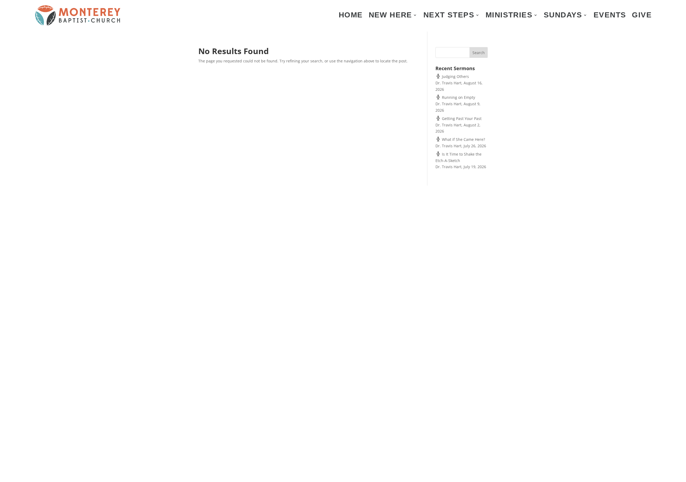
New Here (390, 16)
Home (351, 16)
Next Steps (448, 16)
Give (642, 16)
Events (610, 16)
